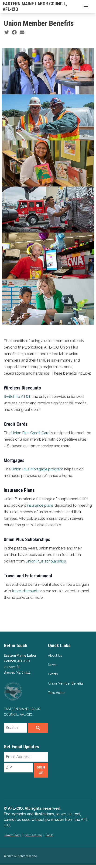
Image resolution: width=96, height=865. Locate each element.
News (52, 665)
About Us (55, 655)
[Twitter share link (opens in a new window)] (7, 32)
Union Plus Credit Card (30, 433)
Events (53, 674)
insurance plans (40, 505)
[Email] (22, 32)
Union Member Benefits (65, 683)
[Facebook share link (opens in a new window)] (14, 32)
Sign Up (41, 770)
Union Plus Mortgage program (37, 469)
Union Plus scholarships (46, 561)
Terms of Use (33, 835)
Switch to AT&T (17, 396)
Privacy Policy (12, 835)
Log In (49, 835)
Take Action (56, 693)
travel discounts (25, 591)
